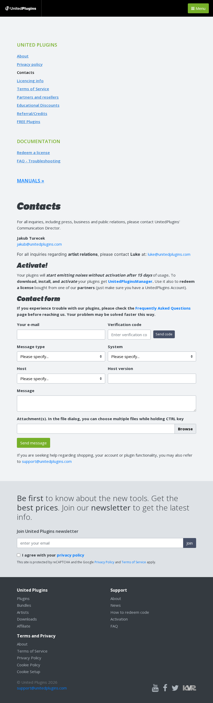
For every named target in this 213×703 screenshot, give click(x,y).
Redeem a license (33, 152)
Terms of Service (33, 88)
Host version (120, 368)
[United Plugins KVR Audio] (189, 687)
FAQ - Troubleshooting (39, 160)
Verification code (124, 324)
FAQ (114, 626)
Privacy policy (30, 64)
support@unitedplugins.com (47, 461)
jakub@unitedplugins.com (39, 244)
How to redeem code (129, 612)
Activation (119, 619)
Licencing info (30, 80)
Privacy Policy (104, 562)
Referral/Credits (32, 113)
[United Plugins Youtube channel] (155, 688)
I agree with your (53, 555)
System (115, 346)
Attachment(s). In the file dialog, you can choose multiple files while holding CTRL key (100, 418)
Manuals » (30, 180)
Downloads (27, 619)
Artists (23, 612)
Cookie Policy (28, 664)
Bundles (24, 605)
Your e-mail (28, 324)
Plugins (23, 598)
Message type (31, 346)
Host (21, 368)
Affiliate (23, 626)
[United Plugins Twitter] (175, 688)
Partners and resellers (38, 97)
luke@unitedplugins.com (169, 254)
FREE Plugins (28, 121)
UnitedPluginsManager (130, 281)
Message (25, 390)
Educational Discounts (38, 105)
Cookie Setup (28, 671)
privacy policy (70, 555)
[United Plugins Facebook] (165, 688)
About (23, 56)
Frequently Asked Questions (163, 308)
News (115, 605)
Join (190, 543)
